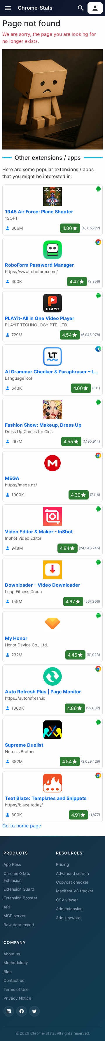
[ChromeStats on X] (34, 1011)
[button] (8, 8)
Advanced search (72, 873)
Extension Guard (19, 889)
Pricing (62, 864)
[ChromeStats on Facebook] (21, 1011)
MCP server (15, 915)
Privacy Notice (17, 998)
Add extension (69, 908)
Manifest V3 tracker (74, 891)
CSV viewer (67, 900)
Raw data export (19, 924)
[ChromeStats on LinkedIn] (9, 1011)
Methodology (16, 962)
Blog (8, 971)
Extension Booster (20, 898)
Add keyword (68, 917)
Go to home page (21, 826)
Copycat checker (72, 882)
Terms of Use (16, 989)
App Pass (12, 864)
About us (12, 954)
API (7, 907)
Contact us (14, 980)
